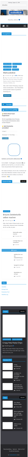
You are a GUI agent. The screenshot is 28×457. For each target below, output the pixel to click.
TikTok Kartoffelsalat (17, 365)
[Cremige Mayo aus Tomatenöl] (7, 243)
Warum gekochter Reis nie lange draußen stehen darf (18, 414)
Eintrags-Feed (5, 289)
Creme (8, 77)
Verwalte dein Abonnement (14, 451)
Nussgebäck (20, 79)
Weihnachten (15, 69)
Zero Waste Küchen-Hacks (17, 403)
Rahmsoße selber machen (17, 233)
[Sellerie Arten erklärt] (8, 426)
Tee (10, 81)
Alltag (5, 77)
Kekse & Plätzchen (17, 63)
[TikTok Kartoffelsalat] (8, 366)
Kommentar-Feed (5, 292)
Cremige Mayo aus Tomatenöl (18, 241)
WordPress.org (5, 294)
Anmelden (4, 286)
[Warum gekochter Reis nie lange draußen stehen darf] (8, 415)
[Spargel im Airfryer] (8, 266)
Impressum (15, 449)
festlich (14, 77)
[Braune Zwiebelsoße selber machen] (14, 196)
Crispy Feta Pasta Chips (12, 342)
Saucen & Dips (7, 211)
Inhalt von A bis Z (21, 449)
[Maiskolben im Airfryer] (8, 274)
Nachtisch (15, 79)
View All (23, 181)
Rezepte (14, 66)
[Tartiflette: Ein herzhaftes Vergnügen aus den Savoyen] (8, 376)
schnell (8, 81)
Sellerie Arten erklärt (17, 424)
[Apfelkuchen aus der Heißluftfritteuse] (8, 256)
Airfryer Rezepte (7, 339)
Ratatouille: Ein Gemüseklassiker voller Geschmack (18, 386)
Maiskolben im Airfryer (18, 273)
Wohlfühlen (10, 82)
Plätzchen (5, 81)
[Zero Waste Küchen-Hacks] (8, 405)
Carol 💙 (15, 75)
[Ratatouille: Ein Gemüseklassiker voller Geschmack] (8, 387)
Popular (15, 250)
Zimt (14, 82)
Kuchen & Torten (7, 66)
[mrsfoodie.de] (14, 10)
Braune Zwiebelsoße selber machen (12, 216)
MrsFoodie (11, 79)
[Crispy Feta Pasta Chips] (14, 326)
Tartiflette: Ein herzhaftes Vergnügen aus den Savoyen (19, 375)
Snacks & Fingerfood (17, 339)
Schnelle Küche (7, 69)
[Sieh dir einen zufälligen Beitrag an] (24, 26)
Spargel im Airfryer (19, 265)
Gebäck (17, 77)
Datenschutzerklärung (7, 449)
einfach (11, 77)
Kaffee (4, 79)
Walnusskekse (9, 72)
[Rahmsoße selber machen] (7, 234)
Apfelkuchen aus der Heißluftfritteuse (18, 256)
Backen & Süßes (7, 63)
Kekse (7, 79)
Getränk (21, 77)
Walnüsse (13, 81)
